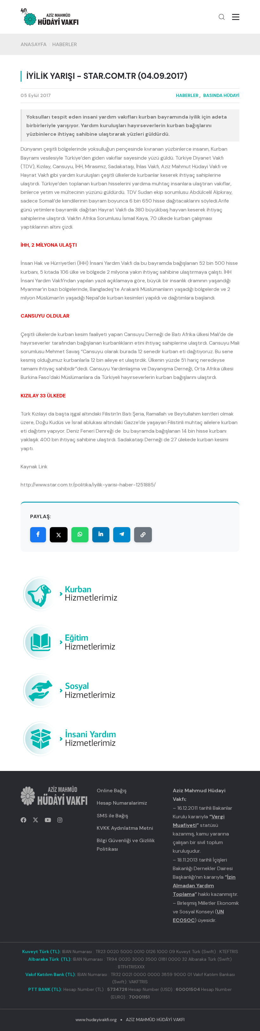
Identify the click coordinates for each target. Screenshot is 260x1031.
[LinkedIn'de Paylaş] (100, 534)
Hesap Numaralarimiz (122, 803)
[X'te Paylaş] (59, 534)
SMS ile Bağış (112, 815)
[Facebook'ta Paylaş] (38, 534)
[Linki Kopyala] (143, 534)
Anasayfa (34, 44)
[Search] (222, 17)
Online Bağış (112, 790)
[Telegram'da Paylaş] (121, 534)
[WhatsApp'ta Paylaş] (79, 534)
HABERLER (64, 44)
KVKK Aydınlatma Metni (125, 828)
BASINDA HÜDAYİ (221, 95)
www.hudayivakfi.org (95, 1019)
